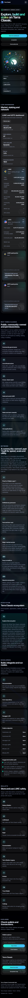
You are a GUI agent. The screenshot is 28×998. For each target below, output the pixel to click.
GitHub (18, 991)
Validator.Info (4, 993)
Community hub (14, 44)
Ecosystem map (14, 971)
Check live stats (14, 967)
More (5, 78)
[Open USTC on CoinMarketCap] (20, 58)
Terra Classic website (6, 991)
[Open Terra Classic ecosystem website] (14, 62)
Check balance (14, 949)
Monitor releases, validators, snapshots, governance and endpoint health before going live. (14, 773)
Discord (10, 993)
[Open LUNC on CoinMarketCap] (21, 69)
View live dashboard (14, 35)
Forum (14, 991)
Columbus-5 (7, 91)
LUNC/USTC (7, 84)
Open (24, 732)
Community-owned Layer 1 (11, 9)
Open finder (14, 945)
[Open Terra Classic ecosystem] (6, 68)
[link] (14, 266)
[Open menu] (25, 2)
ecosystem (14, 40)
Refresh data (7, 121)
